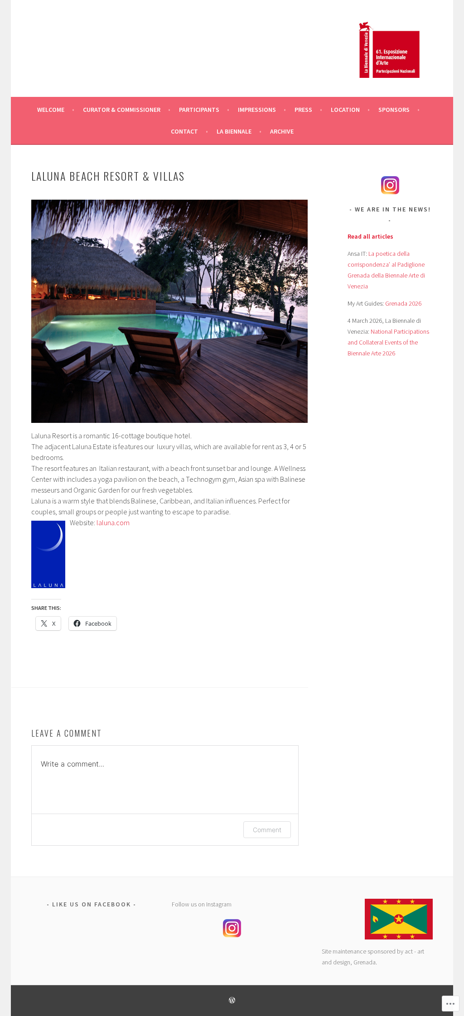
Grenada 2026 (403, 303)
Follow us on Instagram (202, 904)
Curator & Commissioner (121, 109)
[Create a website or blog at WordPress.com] (232, 1000)
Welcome (50, 109)
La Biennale (234, 131)
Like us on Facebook (91, 904)
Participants (199, 109)
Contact (184, 131)
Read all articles (370, 236)
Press (303, 109)
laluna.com (113, 522)
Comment (267, 830)
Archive (282, 131)
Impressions (257, 109)
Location (345, 109)
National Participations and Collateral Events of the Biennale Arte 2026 (388, 342)
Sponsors (394, 109)
